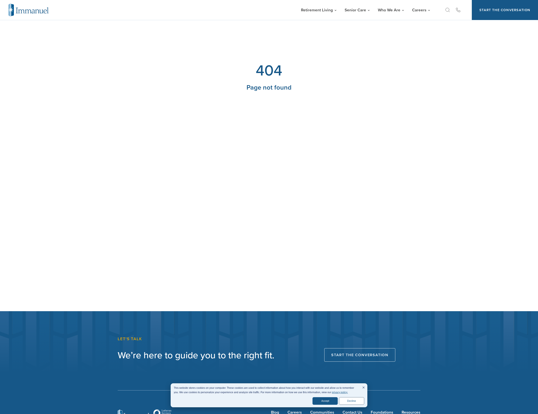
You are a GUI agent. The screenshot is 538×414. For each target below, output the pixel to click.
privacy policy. (340, 392)
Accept (325, 400)
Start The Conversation (504, 10)
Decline (351, 400)
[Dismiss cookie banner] (363, 388)
